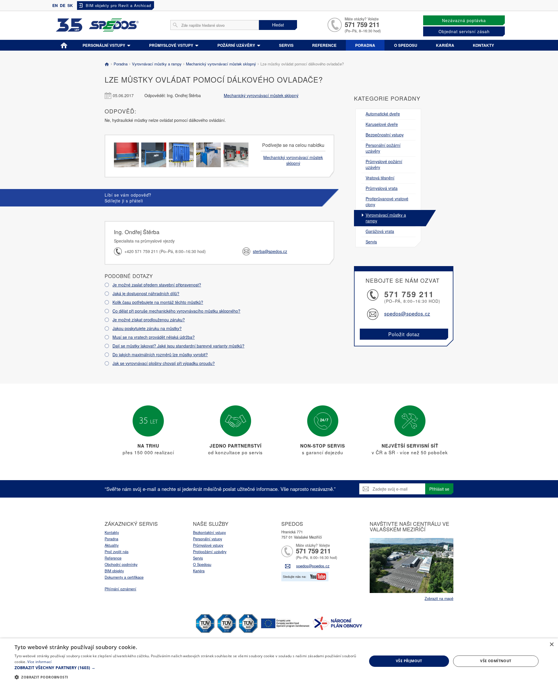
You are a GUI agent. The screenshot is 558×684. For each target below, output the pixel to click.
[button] (186, 668)
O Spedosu (202, 564)
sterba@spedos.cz (270, 251)
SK (70, 5)
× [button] (551, 644)
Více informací (39, 661)
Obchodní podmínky (121, 564)
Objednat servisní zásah (464, 31)
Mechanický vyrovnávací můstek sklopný (221, 64)
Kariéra (445, 45)
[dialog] (279, 661)
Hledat (278, 25)
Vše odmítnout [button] (495, 660)
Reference (324, 45)
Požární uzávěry (236, 45)
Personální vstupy (104, 45)
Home (64, 44)
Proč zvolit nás (116, 551)
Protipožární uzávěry (209, 551)
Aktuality (112, 545)
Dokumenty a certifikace (124, 577)
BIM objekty (114, 570)
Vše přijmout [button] (409, 660)
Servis (286, 45)
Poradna (365, 45)
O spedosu (405, 45)
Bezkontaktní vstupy (209, 532)
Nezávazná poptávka (464, 20)
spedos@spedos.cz (407, 313)
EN (55, 5)
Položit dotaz (404, 334)
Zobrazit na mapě (439, 598)
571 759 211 (362, 24)
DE (62, 5)
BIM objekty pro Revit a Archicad (118, 5)
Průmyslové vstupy (171, 45)
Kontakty (483, 45)
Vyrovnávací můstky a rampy (157, 64)
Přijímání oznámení (120, 589)
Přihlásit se (439, 489)
